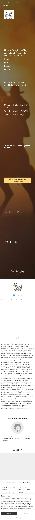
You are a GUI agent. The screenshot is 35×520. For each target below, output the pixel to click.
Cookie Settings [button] (18, 518)
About (9, 3)
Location (17, 3)
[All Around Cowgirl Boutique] (17, 287)
